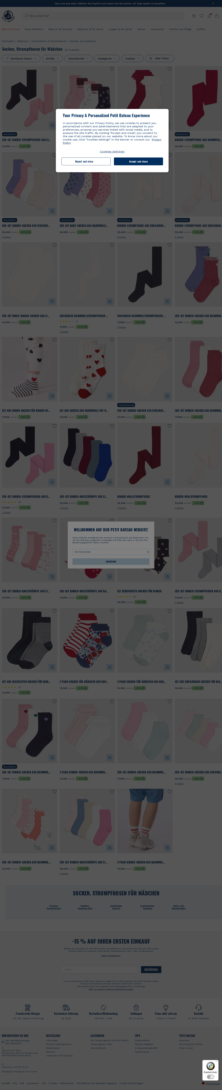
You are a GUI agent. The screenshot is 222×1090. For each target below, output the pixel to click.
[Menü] (216, 1062)
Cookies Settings (112, 151)
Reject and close (84, 161)
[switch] (210, 1077)
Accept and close (138, 161)
